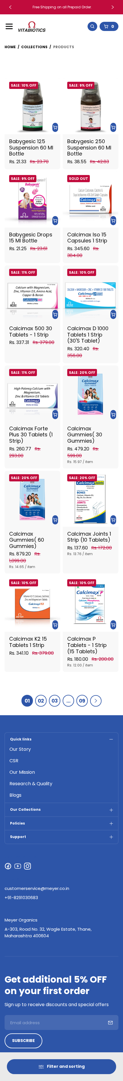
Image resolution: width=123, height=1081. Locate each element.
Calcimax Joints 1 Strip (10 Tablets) (89, 536)
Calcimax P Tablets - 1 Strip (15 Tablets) (87, 645)
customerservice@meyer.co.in (37, 888)
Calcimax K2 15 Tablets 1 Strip (28, 642)
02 (41, 700)
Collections (34, 46)
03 (54, 700)
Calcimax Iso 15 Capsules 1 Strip (87, 237)
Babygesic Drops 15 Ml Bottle (30, 237)
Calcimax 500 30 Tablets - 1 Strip (30, 331)
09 (82, 700)
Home (10, 46)
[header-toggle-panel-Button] (9, 26)
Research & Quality (30, 783)
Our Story (20, 749)
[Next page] (96, 701)
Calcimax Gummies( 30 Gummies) (84, 434)
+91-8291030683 (21, 898)
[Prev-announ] (10, 7)
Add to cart (55, 127)
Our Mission (22, 772)
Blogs (15, 795)
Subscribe (23, 1040)
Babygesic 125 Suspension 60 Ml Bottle (31, 147)
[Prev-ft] (110, 1022)
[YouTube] (17, 866)
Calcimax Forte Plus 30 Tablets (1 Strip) (31, 434)
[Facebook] (8, 866)
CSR (13, 760)
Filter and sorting (66, 1066)
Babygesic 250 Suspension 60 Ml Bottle (89, 147)
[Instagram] (27, 866)
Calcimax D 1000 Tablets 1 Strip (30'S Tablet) (87, 334)
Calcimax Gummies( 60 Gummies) (26, 539)
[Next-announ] (112, 7)
